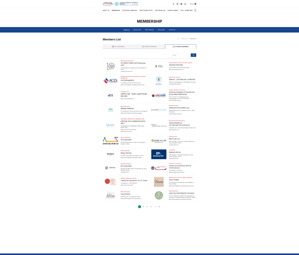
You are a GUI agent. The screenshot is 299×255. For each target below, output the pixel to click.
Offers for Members (149, 29)
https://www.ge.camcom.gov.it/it (176, 172)
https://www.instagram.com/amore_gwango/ (131, 113)
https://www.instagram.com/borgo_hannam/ (131, 157)
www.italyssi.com (125, 172)
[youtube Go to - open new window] (181, 3)
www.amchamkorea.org (174, 100)
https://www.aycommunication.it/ (128, 129)
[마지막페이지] (159, 206)
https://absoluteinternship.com (176, 69)
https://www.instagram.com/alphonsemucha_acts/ (133, 84)
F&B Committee (161, 29)
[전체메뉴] (195, 10)
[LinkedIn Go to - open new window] (185, 3)
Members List (127, 29)
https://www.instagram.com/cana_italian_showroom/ (181, 186)
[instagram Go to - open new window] (177, 3)
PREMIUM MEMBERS (150, 46)
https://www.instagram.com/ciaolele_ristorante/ (180, 199)
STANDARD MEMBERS (182, 46)
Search (193, 55)
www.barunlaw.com (173, 144)
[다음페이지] (156, 206)
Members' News (137, 29)
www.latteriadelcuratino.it (175, 84)
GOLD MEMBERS (119, 46)
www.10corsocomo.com (126, 71)
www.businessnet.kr (174, 158)
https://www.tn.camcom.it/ (127, 185)
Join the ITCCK (172, 29)
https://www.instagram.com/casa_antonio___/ (131, 198)
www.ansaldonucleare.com (175, 114)
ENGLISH (192, 4)
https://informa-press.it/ (126, 131)
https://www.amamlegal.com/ (128, 98)
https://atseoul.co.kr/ (174, 129)
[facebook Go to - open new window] (173, 3)
